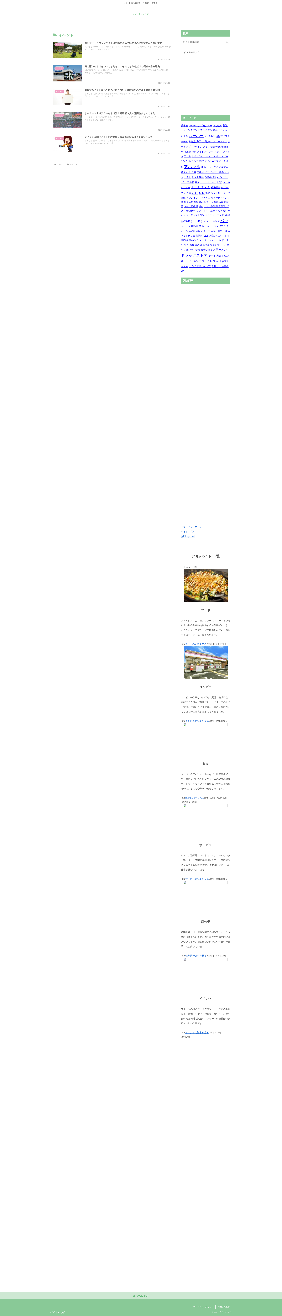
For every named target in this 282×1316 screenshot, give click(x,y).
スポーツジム (220, 156)
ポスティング (197, 146)
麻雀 (197, 182)
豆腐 (213, 231)
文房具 (187, 177)
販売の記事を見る (194, 797)
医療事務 (207, 245)
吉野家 (224, 167)
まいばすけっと (200, 187)
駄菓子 (225, 261)
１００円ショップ (200, 266)
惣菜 (220, 146)
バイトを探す (188, 531)
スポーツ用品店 (211, 221)
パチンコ (205, 231)
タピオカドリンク (220, 198)
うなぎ (219, 211)
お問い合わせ (188, 536)
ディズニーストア (217, 141)
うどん (206, 198)
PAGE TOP (142, 1295)
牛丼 (186, 244)
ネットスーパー (219, 193)
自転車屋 (196, 226)
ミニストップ (212, 215)
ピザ (219, 182)
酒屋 (186, 151)
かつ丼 (184, 161)
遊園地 (199, 235)
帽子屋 (226, 211)
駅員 (198, 231)
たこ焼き (217, 125)
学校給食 (218, 202)
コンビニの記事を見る (197, 720)
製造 (225, 125)
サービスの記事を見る (197, 878)
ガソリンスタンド (190, 130)
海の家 (192, 151)
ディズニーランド (213, 161)
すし (195, 193)
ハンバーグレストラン (192, 215)
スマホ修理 (210, 206)
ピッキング (195, 261)
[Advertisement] (205, 84)
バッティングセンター (200, 125)
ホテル (218, 151)
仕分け (184, 261)
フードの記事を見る (196, 644)
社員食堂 (191, 172)
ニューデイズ (214, 167)
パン (224, 221)
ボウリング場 (193, 249)
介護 (222, 215)
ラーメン (221, 249)
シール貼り (210, 136)
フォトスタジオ (205, 151)
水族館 (184, 266)
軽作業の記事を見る (196, 955)
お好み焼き (187, 221)
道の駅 (198, 245)
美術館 (184, 125)
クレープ (185, 226)
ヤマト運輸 (198, 177)
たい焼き (198, 221)
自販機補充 (210, 177)
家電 (218, 255)
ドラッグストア (194, 255)
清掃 (227, 215)
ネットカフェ (188, 236)
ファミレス (209, 261)
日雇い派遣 (223, 231)
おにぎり (219, 236)
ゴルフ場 (209, 235)
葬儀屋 (192, 141)
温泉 (207, 193)
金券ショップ (208, 249)
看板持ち (191, 211)
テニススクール (212, 240)
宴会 (215, 130)
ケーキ (212, 255)
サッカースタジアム (215, 226)
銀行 (183, 271)
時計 (201, 161)
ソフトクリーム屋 (205, 211)
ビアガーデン (211, 172)
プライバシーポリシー (192, 526)
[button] (227, 42)
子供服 (190, 182)
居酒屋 (189, 202)
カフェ (200, 141)
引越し (215, 266)
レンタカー (212, 146)
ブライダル (206, 130)
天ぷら (187, 156)
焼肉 (201, 206)
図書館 (200, 172)
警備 (183, 202)
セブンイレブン (194, 198)
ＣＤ (202, 193)
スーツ (209, 202)
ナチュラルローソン (202, 156)
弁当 (203, 167)
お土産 (184, 136)
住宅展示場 (200, 202)
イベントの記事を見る (197, 1032)
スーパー (196, 136)
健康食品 (191, 240)
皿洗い (225, 256)
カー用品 (224, 266)
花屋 (183, 172)
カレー (200, 240)
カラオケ (223, 130)
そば (218, 261)
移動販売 (215, 187)
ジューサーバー (208, 182)
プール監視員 (191, 206)
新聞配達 (221, 206)
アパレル (192, 167)
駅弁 (221, 172)
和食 (192, 245)
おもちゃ (194, 160)
